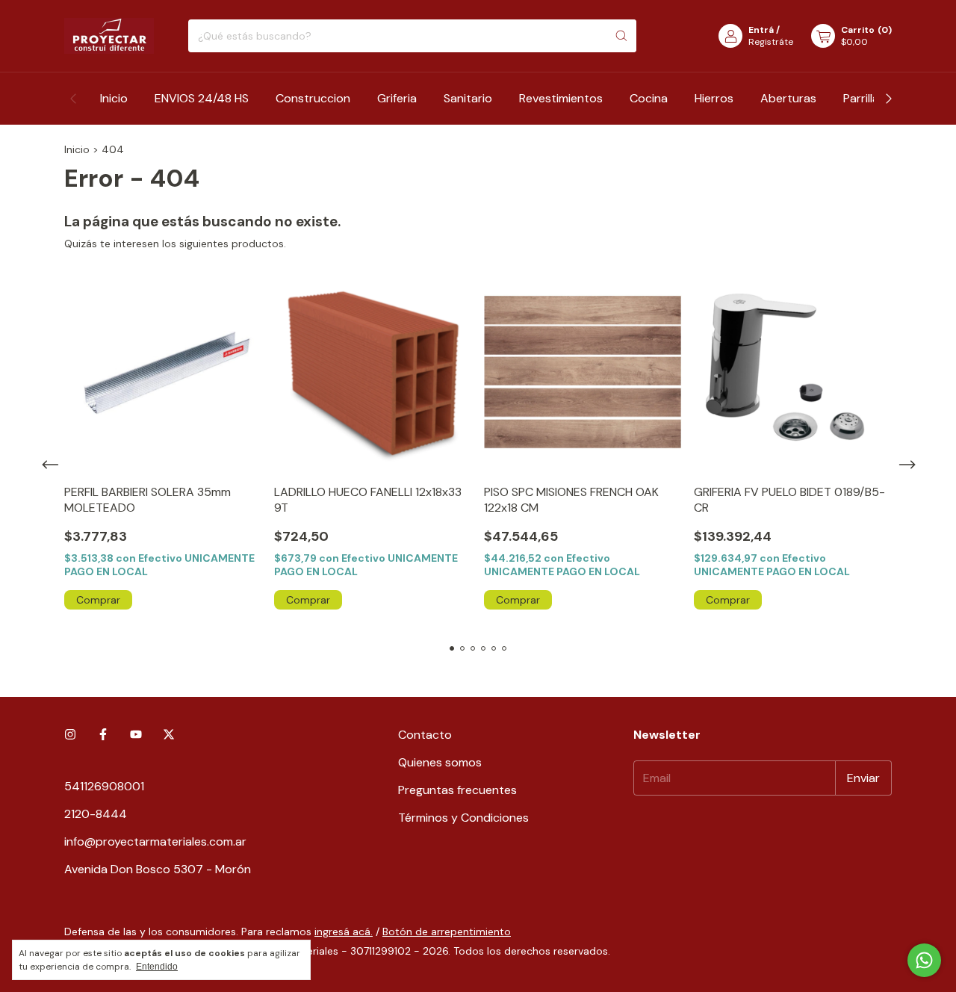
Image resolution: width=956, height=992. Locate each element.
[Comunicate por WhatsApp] (924, 960)
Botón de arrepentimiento (446, 931)
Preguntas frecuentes (457, 790)
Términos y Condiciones (463, 817)
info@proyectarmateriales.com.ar (155, 841)
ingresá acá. (343, 931)
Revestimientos (561, 98)
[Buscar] (621, 35)
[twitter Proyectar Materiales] (169, 735)
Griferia (397, 98)
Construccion (313, 98)
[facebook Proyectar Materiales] (103, 735)
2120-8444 (95, 814)
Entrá (761, 30)
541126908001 (104, 786)
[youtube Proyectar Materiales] (136, 735)
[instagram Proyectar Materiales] (70, 735)
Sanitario (468, 98)
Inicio (114, 98)
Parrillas (864, 98)
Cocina (649, 98)
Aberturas (788, 98)
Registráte (770, 42)
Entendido (157, 966)
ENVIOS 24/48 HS (202, 98)
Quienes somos (440, 762)
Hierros (714, 98)
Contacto (425, 735)
